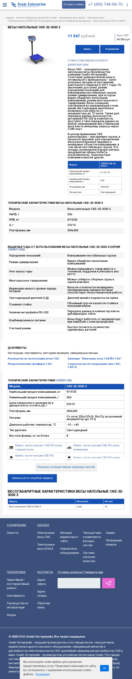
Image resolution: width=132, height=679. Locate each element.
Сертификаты (16, 596)
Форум (11, 615)
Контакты (45, 572)
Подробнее (42, 674)
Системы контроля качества (89, 557)
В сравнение (112, 49)
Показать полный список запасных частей (66, 467)
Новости (12, 533)
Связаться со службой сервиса (32, 478)
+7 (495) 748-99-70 (105, 5)
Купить (87, 49)
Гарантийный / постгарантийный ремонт (18, 584)
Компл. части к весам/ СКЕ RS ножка (96, 457)
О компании (16, 525)
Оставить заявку (74, 4)
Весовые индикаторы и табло (69, 537)
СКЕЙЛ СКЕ (16, 250)
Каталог (43, 525)
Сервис (110, 533)
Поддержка (16, 572)
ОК (104, 668)
